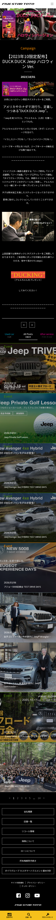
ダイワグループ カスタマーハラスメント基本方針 (28, 870)
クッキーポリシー (28, 886)
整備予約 (9, 917)
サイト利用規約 (17, 882)
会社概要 (28, 811)
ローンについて (28, 850)
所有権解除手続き (28, 860)
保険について (28, 841)
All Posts (28, 335)
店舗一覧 (28, 917)
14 (39, 798)
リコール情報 (28, 831)
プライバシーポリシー (36, 882)
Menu (52, 3)
